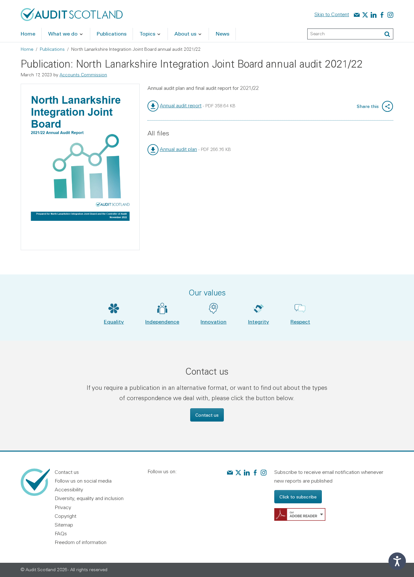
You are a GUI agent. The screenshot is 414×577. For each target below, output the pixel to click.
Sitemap (64, 524)
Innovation (213, 321)
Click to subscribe (298, 497)
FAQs (61, 533)
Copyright (65, 516)
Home (27, 49)
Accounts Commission (83, 75)
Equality (114, 321)
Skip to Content (331, 14)
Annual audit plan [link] (178, 149)
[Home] (72, 14)
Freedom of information (80, 542)
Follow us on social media (83, 480)
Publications (52, 49)
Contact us (207, 415)
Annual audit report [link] (181, 105)
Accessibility (69, 489)
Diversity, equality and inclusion (89, 498)
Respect (300, 321)
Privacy (63, 507)
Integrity (258, 321)
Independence (162, 321)
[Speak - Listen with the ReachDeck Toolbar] (397, 561)
